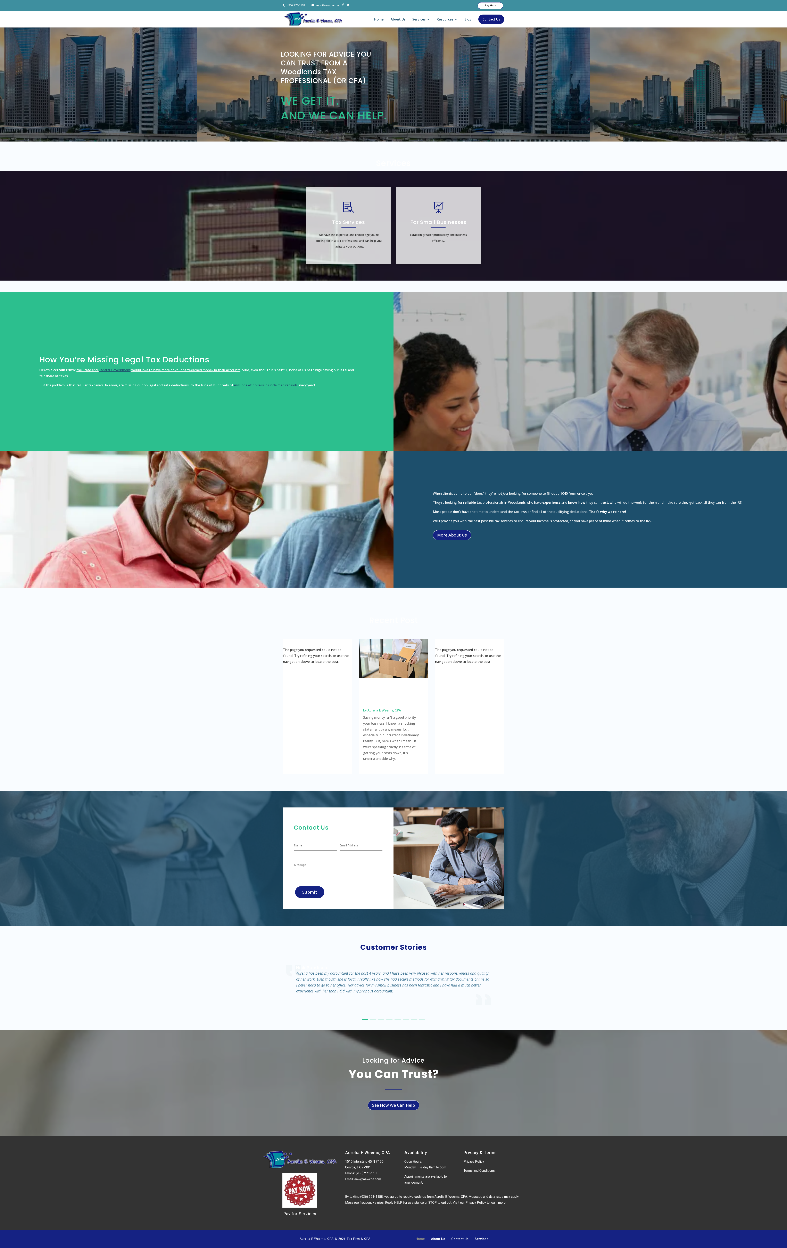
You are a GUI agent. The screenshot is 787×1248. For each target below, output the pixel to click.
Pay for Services (299, 1213)
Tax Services (348, 222)
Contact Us (491, 19)
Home (379, 20)
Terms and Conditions (479, 1171)
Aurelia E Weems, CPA (384, 710)
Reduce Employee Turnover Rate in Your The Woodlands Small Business (390, 696)
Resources (445, 20)
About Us (398, 20)
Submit (309, 892)
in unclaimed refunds (281, 385)
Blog (467, 20)
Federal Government (115, 370)
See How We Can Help (393, 1105)
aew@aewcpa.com (367, 1179)
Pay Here (490, 5)
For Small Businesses (438, 222)
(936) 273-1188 (296, 5)
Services (419, 20)
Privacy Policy (474, 1162)
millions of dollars (249, 385)
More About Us (452, 535)
